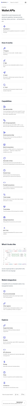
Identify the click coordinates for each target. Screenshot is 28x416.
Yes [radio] (17, 394)
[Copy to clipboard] (25, 249)
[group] (20, 394)
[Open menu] (25, 2)
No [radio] (23, 394)
